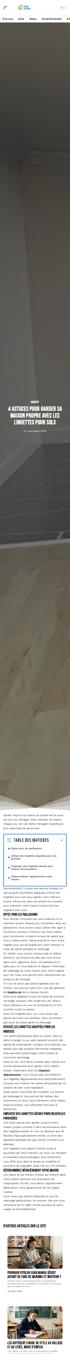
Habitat (35, 402)
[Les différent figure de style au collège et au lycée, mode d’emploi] (35, 1322)
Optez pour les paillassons (26, 848)
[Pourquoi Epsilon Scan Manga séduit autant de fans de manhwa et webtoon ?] (35, 1252)
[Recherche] (54, 7)
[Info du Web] (24, 7)
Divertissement (21, 1239)
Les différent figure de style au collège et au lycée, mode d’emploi (35, 1345)
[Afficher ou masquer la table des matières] (56, 840)
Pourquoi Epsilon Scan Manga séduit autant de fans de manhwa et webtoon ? (34, 1275)
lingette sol (14, 992)
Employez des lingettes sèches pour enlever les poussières (32, 867)
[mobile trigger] (6, 7)
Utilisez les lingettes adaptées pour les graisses (33, 857)
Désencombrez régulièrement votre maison (31, 878)
